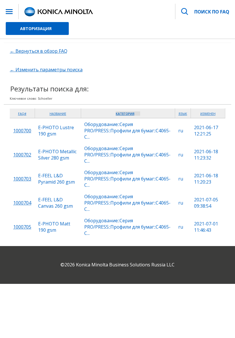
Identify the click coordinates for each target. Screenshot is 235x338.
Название (58, 113)
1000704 (22, 203)
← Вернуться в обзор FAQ (38, 51)
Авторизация (36, 28)
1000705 (22, 227)
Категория (125, 113)
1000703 (22, 179)
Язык (183, 113)
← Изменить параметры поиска (46, 69)
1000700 (22, 130)
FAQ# (22, 113)
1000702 (22, 155)
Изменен (208, 113)
